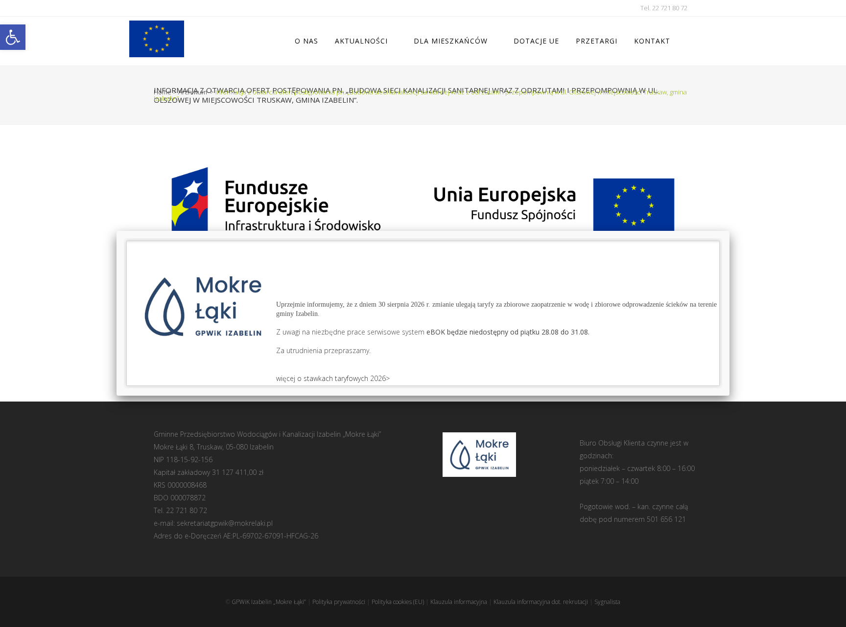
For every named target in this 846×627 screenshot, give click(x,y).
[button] (12, 37)
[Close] (729, 231)
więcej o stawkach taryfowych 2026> (333, 378)
